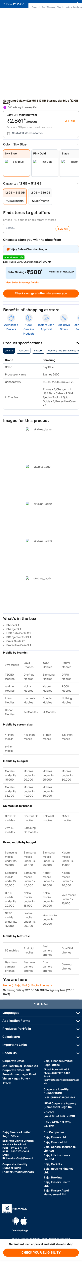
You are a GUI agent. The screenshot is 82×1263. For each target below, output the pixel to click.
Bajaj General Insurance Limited (60, 1148)
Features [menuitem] (24, 350)
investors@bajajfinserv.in (20, 1158)
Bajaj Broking (53, 1177)
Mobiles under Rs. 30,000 (68, 775)
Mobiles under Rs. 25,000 (49, 775)
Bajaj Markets (53, 1164)
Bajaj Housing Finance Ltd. (58, 1170)
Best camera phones (47, 950)
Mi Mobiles (49, 712)
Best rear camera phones (29, 966)
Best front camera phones (11, 966)
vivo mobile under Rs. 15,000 (69, 899)
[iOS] (23, 1221)
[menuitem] (15, 4)
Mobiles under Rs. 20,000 (30, 775)
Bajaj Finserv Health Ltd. (57, 1184)
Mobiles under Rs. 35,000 (11, 791)
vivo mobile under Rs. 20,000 (50, 919)
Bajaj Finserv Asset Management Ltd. (56, 1192)
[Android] (16, 1221)
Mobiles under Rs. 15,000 (11, 775)
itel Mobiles (31, 712)
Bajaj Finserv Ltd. (55, 1137)
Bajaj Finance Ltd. (55, 1142)
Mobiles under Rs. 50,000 (49, 791)
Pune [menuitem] (9, 4)
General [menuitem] (9, 350)
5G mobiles (12, 950)
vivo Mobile (12, 665)
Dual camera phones (47, 966)
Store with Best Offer (14, 257)
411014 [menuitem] (17, 4)
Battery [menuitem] (38, 350)
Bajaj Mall (21, 985)
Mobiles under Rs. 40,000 (30, 791)
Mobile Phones (40, 985)
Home (7, 985)
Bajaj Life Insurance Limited (57, 1157)
